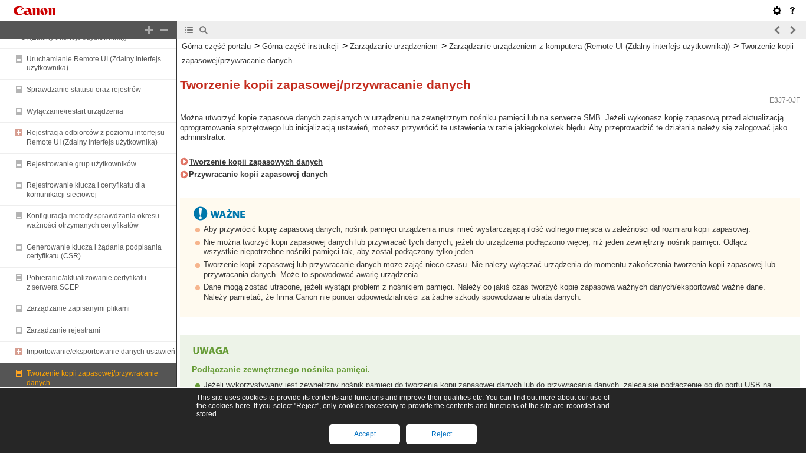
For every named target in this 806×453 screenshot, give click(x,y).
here (242, 406)
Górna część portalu (216, 46)
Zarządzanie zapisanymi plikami (78, 308)
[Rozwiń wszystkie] (149, 30)
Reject (441, 434)
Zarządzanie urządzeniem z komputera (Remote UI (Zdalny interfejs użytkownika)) (589, 46)
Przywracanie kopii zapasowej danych (258, 174)
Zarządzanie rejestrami (63, 330)
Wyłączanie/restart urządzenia (75, 111)
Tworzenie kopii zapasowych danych (256, 161)
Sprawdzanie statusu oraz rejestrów (84, 90)
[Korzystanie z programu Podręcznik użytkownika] (792, 10)
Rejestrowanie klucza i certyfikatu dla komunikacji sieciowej (86, 190)
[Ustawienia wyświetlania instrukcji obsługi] (777, 10)
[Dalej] (792, 30)
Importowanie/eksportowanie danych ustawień (101, 351)
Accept (365, 434)
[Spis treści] (188, 30)
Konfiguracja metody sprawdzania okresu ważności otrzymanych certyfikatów (93, 220)
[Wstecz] (777, 30)
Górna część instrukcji (300, 46)
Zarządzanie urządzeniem (394, 46)
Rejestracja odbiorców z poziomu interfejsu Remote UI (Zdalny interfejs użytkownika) (96, 137)
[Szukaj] (203, 30)
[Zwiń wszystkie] (164, 30)
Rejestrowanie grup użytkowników (81, 164)
